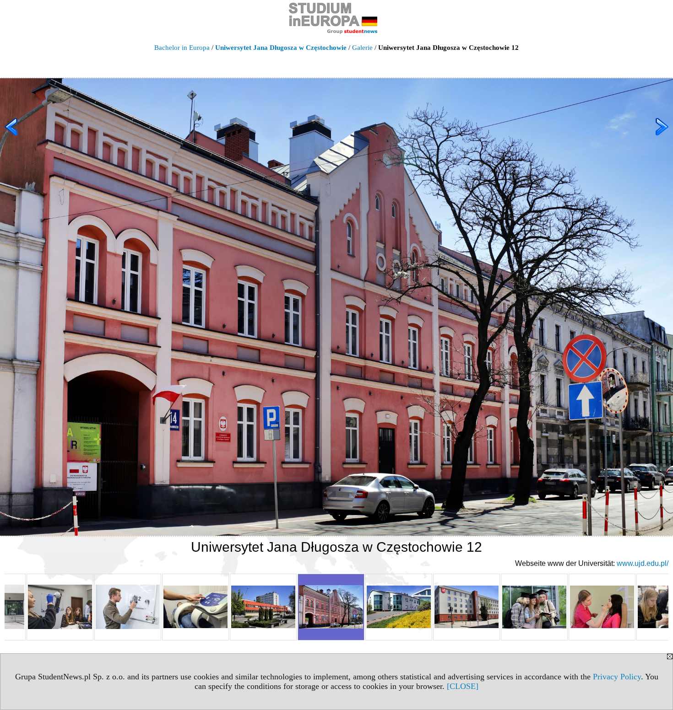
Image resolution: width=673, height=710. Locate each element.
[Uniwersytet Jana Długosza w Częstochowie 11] (263, 607)
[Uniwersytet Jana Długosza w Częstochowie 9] (128, 607)
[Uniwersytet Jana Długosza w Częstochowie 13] (399, 607)
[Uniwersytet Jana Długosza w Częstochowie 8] (60, 607)
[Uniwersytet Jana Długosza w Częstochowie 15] (534, 607)
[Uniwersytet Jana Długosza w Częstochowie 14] (466, 607)
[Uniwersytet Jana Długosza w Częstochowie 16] (602, 607)
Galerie (362, 47)
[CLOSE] (462, 686)
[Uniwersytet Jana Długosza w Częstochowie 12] (331, 607)
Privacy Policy (617, 676)
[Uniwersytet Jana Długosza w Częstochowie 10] (195, 607)
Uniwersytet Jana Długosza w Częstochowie (281, 47)
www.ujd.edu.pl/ (642, 563)
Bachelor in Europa (182, 47)
